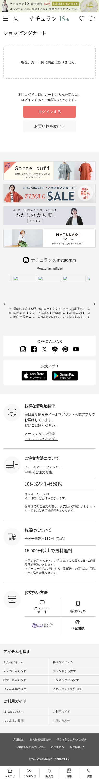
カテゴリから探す (14, 671)
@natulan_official (50, 268)
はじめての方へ (13, 711)
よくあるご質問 (13, 720)
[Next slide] (94, 303)
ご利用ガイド (61, 711)
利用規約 (18, 739)
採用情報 (75, 747)
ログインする (49, 112)
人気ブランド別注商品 (67, 689)
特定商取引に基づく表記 (71, 739)
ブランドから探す (64, 671)
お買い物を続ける (49, 126)
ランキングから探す (66, 680)
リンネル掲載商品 (14, 689)
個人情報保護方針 (40, 739)
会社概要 (55, 747)
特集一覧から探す (14, 680)
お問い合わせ (61, 720)
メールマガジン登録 (40, 433)
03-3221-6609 (43, 484)
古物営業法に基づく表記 (30, 746)
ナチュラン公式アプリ (41, 439)
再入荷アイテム (63, 662)
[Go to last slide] (4, 303)
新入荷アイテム (13, 662)
